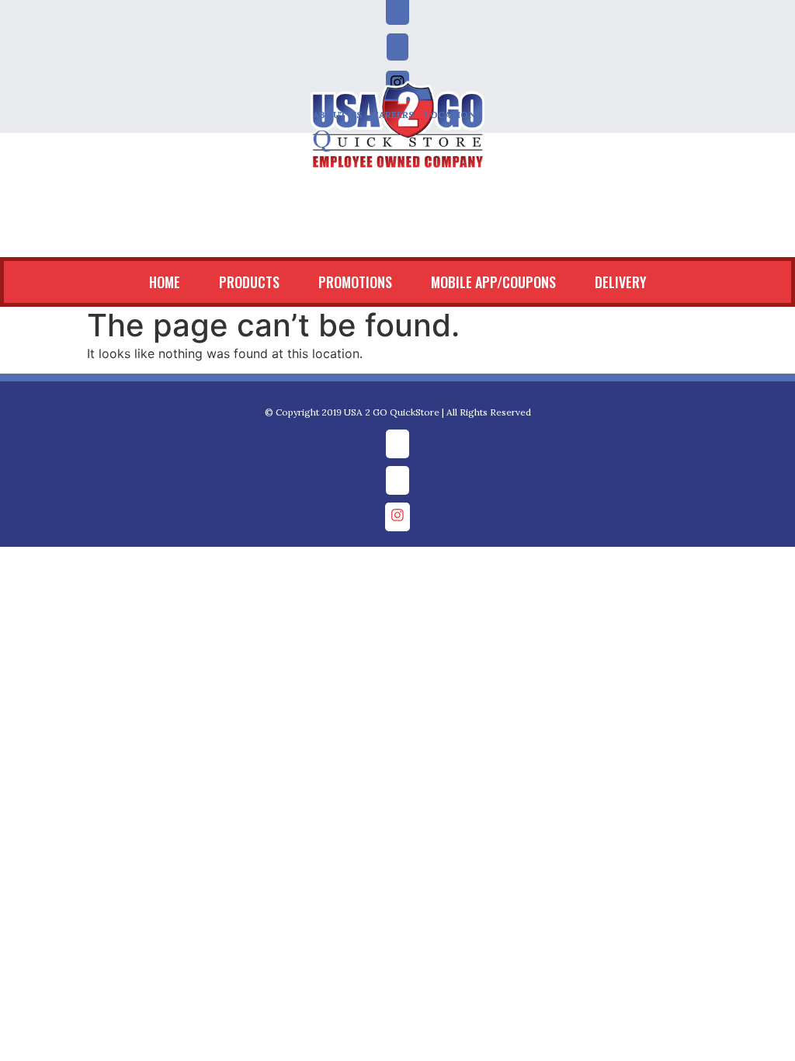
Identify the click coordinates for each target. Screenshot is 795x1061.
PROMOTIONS (225, 240)
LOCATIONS (453, 114)
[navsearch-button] (19, 188)
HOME (34, 240)
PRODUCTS (119, 240)
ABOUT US (338, 114)
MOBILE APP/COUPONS (363, 240)
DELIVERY (491, 240)
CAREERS (393, 114)
